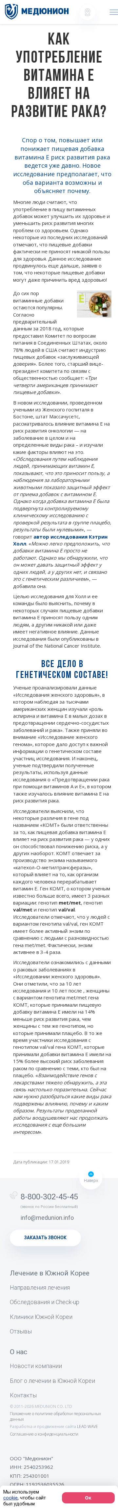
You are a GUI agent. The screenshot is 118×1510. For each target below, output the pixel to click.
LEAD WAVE (87, 1426)
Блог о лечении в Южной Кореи (52, 1380)
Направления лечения (40, 1287)
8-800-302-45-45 (49, 1196)
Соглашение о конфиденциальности (44, 1434)
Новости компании (36, 1365)
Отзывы (21, 1331)
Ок (88, 1498)
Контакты (23, 1395)
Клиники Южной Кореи (41, 1316)
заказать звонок (45, 1238)
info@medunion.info (47, 1217)
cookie (10, 1498)
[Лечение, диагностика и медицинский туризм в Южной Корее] (37, 11)
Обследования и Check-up (44, 1302)
